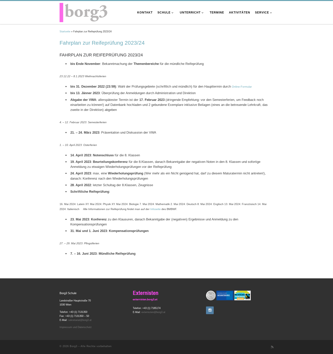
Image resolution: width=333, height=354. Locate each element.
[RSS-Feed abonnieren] (272, 347)
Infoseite (155, 209)
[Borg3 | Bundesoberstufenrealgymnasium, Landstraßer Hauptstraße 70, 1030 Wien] (84, 11)
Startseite (65, 31)
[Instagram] (210, 310)
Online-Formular (242, 86)
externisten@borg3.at (153, 312)
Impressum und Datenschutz (76, 327)
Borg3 (73, 346)
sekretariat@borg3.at (80, 320)
